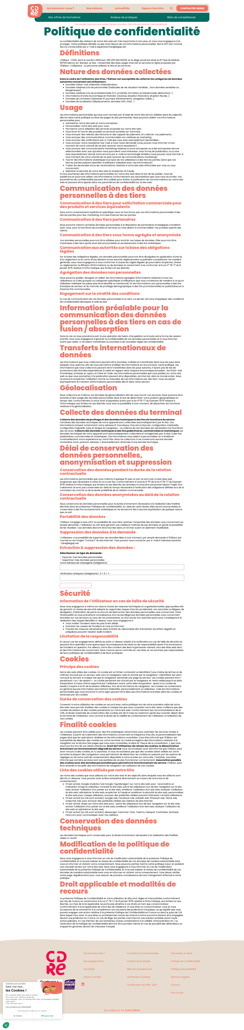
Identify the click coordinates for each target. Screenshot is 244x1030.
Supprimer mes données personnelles (83, 560)
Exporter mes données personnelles (82, 557)
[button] (171, 8)
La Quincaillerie (130, 1010)
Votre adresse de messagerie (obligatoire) (83, 563)
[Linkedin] (83, 984)
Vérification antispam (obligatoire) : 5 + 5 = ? (84, 573)
